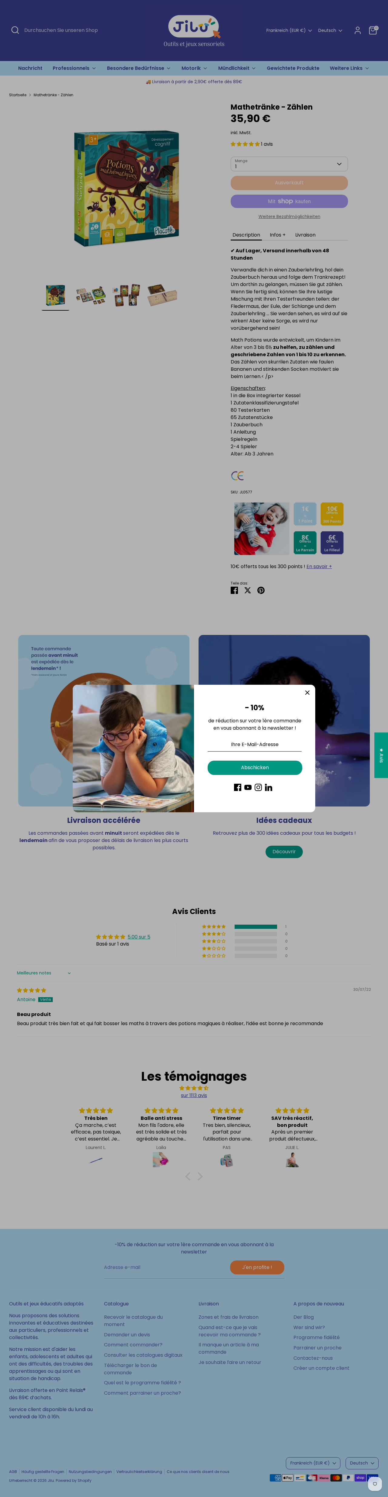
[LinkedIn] (268, 787)
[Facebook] (237, 787)
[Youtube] (248, 787)
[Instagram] (258, 787)
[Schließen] (307, 692)
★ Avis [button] (381, 755)
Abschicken (255, 767)
